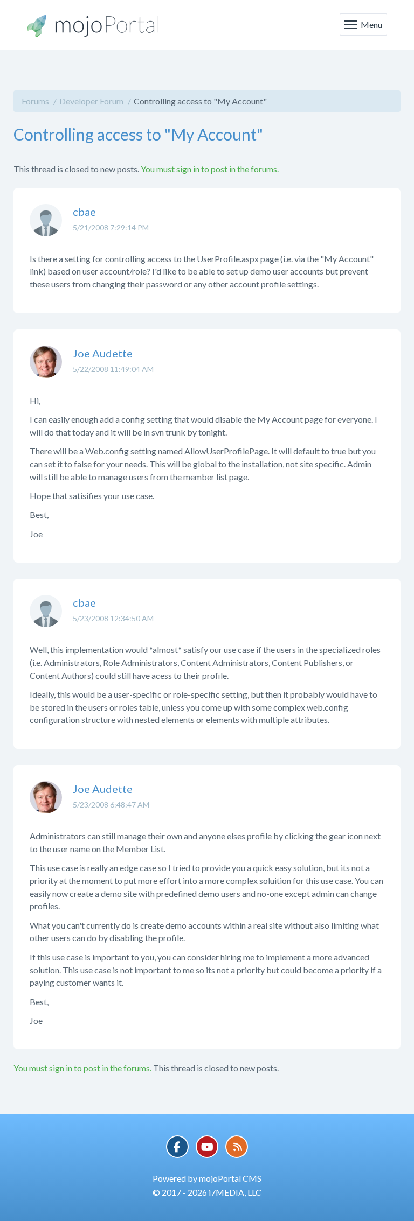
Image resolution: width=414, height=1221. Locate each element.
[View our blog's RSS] (236, 1146)
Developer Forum (91, 101)
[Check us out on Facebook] (177, 1146)
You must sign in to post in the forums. (210, 169)
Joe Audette (103, 353)
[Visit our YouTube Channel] (207, 1146)
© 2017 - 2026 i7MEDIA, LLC (207, 1192)
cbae (84, 211)
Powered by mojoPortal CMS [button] (207, 1178)
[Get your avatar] (46, 228)
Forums (35, 101)
